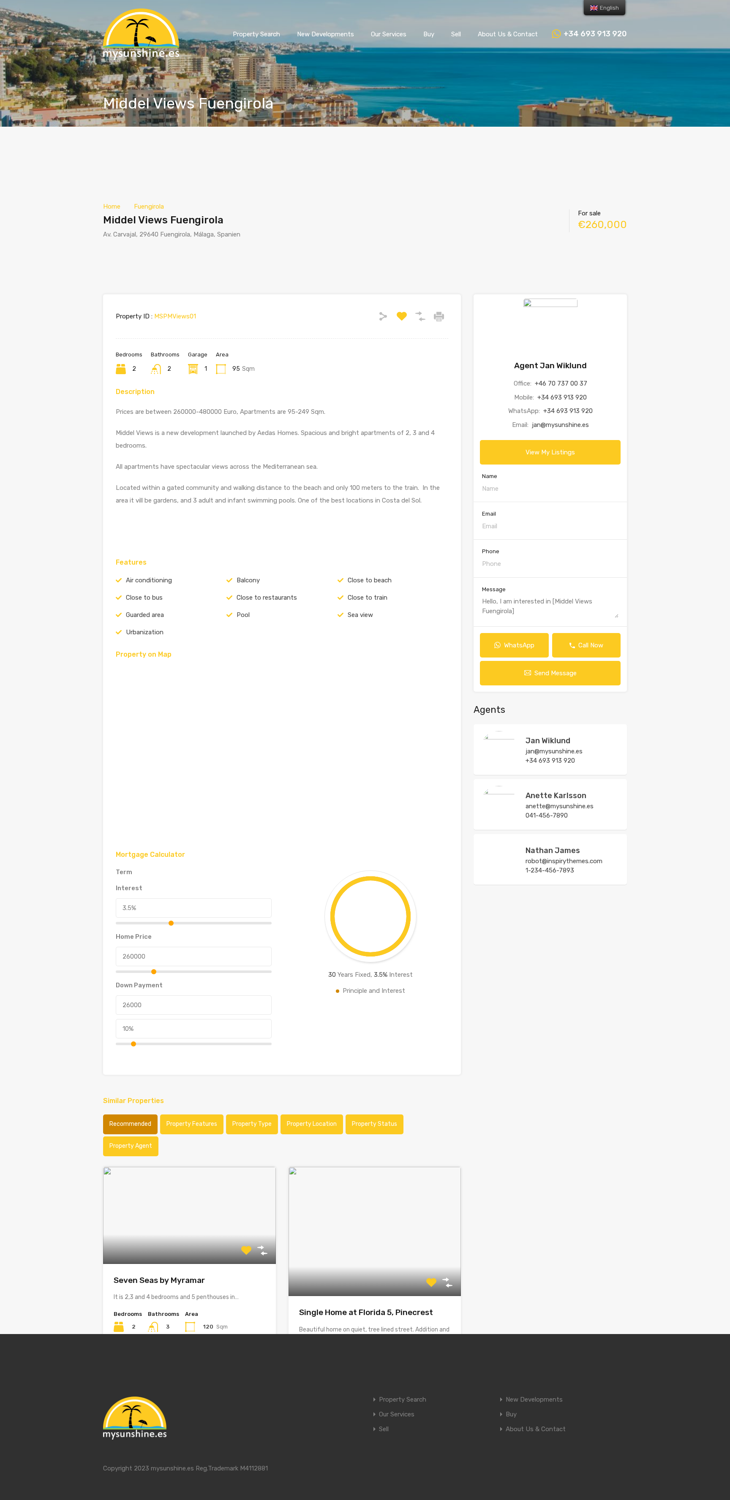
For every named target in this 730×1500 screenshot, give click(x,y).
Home (111, 206)
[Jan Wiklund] (499, 764)
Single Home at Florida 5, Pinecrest (366, 1312)
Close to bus (144, 597)
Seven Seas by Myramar (159, 1280)
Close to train (367, 597)
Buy (428, 34)
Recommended (130, 1124)
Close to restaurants (267, 597)
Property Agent (130, 1145)
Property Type (252, 1124)
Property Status (374, 1124)
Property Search (256, 34)
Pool (243, 615)
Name (489, 476)
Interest (129, 888)
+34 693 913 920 (595, 34)
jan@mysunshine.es (560, 425)
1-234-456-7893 (550, 870)
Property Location (312, 1124)
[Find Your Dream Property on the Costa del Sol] (141, 56)
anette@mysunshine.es (560, 806)
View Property (189, 1244)
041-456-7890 (547, 815)
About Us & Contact (508, 34)
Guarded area (145, 615)
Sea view (360, 615)
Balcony (248, 580)
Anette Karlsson (556, 795)
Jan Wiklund (548, 740)
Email (489, 514)
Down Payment (139, 985)
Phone (490, 551)
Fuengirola (149, 206)
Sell (456, 34)
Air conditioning (149, 580)
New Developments (325, 34)
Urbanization (144, 632)
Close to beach (370, 580)
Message (494, 589)
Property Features (191, 1124)
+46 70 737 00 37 (561, 383)
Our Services (388, 34)
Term (124, 872)
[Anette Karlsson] (499, 819)
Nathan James (553, 850)
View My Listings (550, 452)
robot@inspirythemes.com (564, 861)
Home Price (134, 936)
